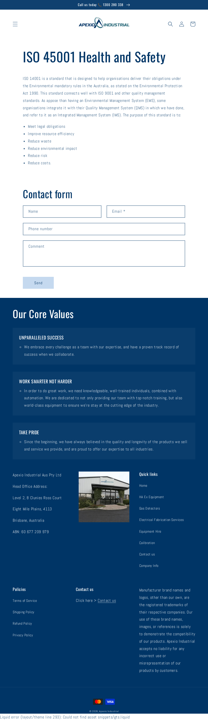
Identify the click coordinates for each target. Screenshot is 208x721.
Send (38, 282)
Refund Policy (22, 623)
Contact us (147, 554)
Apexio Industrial (109, 711)
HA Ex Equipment (151, 497)
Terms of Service (25, 600)
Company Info (149, 565)
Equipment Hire (150, 531)
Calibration (147, 542)
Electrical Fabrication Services (161, 519)
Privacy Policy (23, 635)
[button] (15, 24)
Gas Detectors (149, 508)
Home (143, 485)
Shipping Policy (23, 612)
